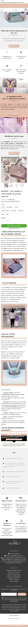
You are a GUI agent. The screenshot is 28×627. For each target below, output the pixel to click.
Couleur (3, 204)
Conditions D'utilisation (13, 579)
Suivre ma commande (14, 553)
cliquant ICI (20, 445)
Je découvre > (14, 45)
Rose (3, 207)
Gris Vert (21, 210)
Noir (7, 214)
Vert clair (14, 210)
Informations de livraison (13, 572)
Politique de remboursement (13, 575)
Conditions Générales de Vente (14, 570)
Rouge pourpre (5, 210)
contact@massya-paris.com (16, 555)
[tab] (14, 458)
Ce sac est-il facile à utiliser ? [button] (13, 488)
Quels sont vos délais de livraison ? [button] (14, 458)
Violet (16, 207)
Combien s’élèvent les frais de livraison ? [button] (15, 471)
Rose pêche (9, 207)
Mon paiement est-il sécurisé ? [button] (13, 476)
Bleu (3, 214)
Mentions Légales (14, 581)
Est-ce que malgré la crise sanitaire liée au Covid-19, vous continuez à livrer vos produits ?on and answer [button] (14, 465)
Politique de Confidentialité (13, 577)
